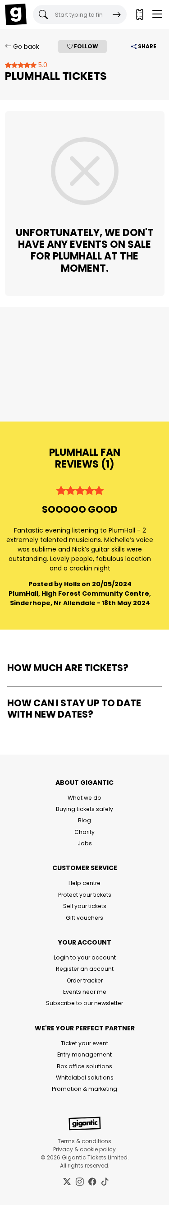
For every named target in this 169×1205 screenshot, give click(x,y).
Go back (25, 46)
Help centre (84, 883)
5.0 (42, 65)
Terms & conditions (84, 1141)
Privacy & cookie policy (84, 1149)
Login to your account (85, 957)
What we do (84, 798)
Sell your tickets (84, 906)
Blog (84, 820)
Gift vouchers (84, 918)
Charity (84, 832)
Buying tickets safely (84, 809)
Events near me (84, 992)
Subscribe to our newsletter (84, 1003)
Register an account (85, 969)
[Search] (117, 14)
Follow (85, 46)
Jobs (85, 843)
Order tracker (85, 980)
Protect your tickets (84, 895)
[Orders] (139, 14)
